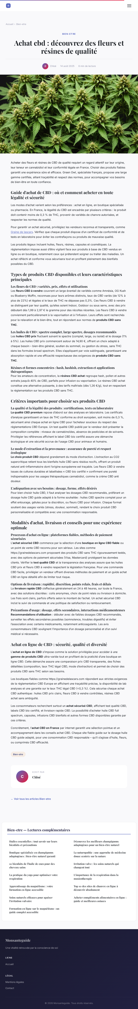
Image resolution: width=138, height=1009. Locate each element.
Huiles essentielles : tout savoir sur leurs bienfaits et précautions (33, 843)
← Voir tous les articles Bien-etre (31, 798)
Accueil (9, 24)
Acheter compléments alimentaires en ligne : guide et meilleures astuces (100, 899)
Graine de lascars (22, 232)
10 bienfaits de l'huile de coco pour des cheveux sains (32, 865)
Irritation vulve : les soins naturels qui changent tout (96, 865)
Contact (9, 988)
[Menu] (129, 5)
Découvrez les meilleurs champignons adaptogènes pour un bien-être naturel (96, 843)
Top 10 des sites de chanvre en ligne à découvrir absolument (96, 888)
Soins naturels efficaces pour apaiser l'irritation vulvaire (31, 899)
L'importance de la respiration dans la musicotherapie (96, 876)
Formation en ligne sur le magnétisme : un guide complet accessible (34, 910)
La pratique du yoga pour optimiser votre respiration (33, 876)
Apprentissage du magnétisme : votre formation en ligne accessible (31, 888)
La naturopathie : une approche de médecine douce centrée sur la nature (100, 854)
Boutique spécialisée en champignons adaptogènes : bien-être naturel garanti (32, 854)
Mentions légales (14, 982)
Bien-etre (21, 24)
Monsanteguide (17, 940)
